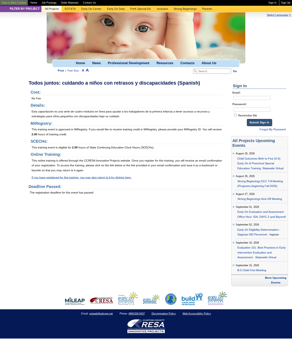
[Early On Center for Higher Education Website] (171, 304)
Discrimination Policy (164, 313)
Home (33, 2)
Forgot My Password (273, 129)
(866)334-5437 (137, 313)
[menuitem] (14, 2)
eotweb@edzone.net (101, 313)
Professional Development (128, 63)
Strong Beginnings (185, 8)
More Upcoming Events (275, 280)
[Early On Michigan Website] (151, 304)
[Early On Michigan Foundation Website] (217, 304)
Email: (236, 92)
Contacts (187, 63)
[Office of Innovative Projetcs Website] (128, 304)
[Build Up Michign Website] (192, 304)
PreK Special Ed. (140, 8)
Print (61, 70)
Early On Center (91, 8)
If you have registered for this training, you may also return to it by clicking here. (81, 177)
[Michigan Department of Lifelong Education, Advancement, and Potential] (75, 304)
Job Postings (49, 2)
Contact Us (89, 2)
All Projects (52, 8)
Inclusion (162, 8)
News (96, 63)
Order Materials (70, 2)
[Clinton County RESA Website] (101, 304)
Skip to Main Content (14, 2)
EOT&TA (70, 8)
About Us (209, 63)
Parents (207, 8)
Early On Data (116, 8)
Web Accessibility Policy (197, 313)
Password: (239, 104)
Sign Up (285, 2)
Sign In (272, 2)
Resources (165, 63)
